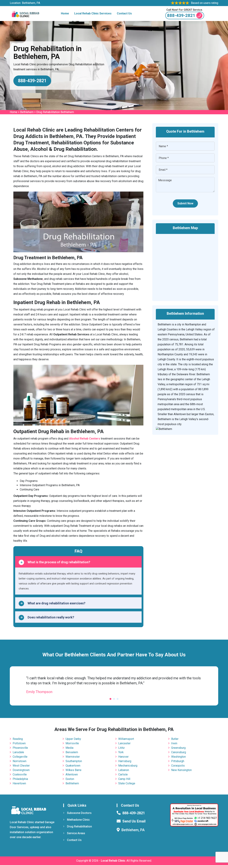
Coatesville (20, 774)
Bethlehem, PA (31, 3)
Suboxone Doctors (79, 813)
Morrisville (72, 743)
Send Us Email (134, 821)
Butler (174, 739)
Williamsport (126, 739)
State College (126, 783)
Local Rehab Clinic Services (93, 13)
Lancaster (124, 743)
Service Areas (76, 833)
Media (69, 747)
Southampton (74, 761)
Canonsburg (178, 752)
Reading (18, 739)
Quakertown (73, 765)
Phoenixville (20, 747)
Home (65, 13)
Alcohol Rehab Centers (84, 438)
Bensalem (72, 752)
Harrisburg (124, 761)
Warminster (73, 756)
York (121, 752)
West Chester (21, 765)
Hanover (123, 756)
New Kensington (181, 770)
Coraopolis (178, 765)
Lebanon (123, 770)
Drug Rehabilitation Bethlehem (55, 112)
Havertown (19, 783)
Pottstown (19, 743)
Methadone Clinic (78, 819)
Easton (70, 779)
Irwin (174, 743)
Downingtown (21, 770)
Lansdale (18, 752)
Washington (178, 756)
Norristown (19, 761)
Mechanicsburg (127, 765)
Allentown (72, 774)
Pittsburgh (177, 761)
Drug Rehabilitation (79, 826)
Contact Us (124, 13)
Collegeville (20, 756)
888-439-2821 (181, 15)
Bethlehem (26, 112)
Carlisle (123, 774)
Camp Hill (124, 779)
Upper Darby (73, 739)
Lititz (121, 747)
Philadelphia (20, 779)
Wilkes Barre (73, 770)
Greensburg (178, 747)
